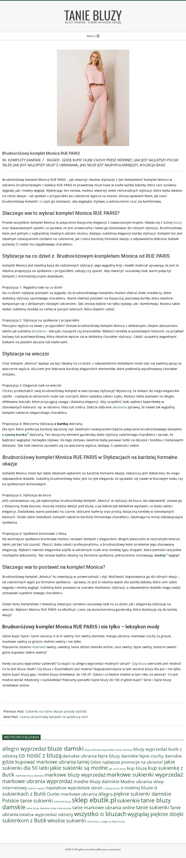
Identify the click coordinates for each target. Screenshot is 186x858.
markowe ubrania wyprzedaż (37, 781)
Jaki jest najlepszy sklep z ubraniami (45, 165)
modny (160, 555)
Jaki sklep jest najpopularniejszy (109, 165)
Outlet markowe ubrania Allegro (80, 794)
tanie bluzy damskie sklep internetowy (48, 808)
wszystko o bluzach (100, 814)
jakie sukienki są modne (79, 767)
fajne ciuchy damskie (160, 756)
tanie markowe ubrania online (103, 807)
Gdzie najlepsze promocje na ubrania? (126, 762)
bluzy (178, 222)
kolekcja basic (153, 165)
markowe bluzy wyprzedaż (75, 774)
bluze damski (65, 748)
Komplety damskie (24, 160)
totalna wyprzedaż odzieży (46, 814)
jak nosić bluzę (117, 768)
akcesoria (120, 407)
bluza (142, 663)
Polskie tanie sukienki (27, 800)
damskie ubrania (79, 756)
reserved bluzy (62, 801)
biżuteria (39, 331)
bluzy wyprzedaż (150, 749)
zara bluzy (93, 821)
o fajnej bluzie (111, 788)
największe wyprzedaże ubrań (74, 787)
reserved (38, 647)
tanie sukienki (152, 807)
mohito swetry (36, 788)
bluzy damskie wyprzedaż (100, 749)
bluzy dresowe (123, 749)
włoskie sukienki (66, 820)
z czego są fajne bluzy (112, 821)
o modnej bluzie (137, 787)
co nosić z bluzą (40, 755)
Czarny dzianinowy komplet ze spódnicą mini (54, 717)
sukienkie (128, 800)
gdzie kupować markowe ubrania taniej (45, 761)
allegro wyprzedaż (24, 748)
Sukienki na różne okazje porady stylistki (56, 711)
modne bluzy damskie (96, 781)
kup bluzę (137, 768)
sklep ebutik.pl (94, 799)
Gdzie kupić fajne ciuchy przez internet (97, 160)
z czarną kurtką (14, 434)
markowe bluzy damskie (29, 775)
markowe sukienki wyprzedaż (144, 774)
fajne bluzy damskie (118, 756)
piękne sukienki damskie (142, 793)
